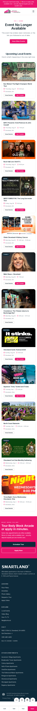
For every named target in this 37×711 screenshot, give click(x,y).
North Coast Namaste (11, 423)
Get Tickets (20, 95)
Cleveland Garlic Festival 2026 (15, 350)
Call (4, 708)
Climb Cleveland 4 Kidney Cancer (16, 237)
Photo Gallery (6, 594)
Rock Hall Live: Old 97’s (12, 162)
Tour (23, 708)
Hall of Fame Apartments (9, 666)
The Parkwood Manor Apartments (12, 672)
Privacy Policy (6, 698)
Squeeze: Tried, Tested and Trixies (16, 387)
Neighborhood (6, 620)
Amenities (5, 591)
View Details (9, 95)
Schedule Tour (18, 544)
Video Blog (5, 614)
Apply (32, 708)
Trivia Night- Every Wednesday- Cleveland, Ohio (15, 498)
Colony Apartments (8, 663)
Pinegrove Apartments (9, 675)
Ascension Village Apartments (11, 657)
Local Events (6, 611)
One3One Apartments (8, 669)
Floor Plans (5, 588)
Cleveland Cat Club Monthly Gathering (17, 460)
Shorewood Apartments (9, 679)
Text (14, 708)
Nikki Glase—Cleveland (12, 274)
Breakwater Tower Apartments (11, 660)
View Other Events (18, 41)
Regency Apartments (8, 685)
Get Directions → (7, 633)
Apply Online (6, 600)
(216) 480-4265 (7, 637)
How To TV (5, 617)
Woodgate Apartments (9, 682)
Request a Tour (6, 597)
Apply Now (18, 550)
